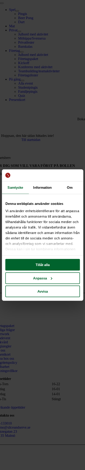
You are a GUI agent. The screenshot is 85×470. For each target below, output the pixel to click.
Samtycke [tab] (15, 187)
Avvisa (42, 291)
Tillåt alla (43, 265)
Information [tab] (42, 187)
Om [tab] (70, 187)
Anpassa (40, 278)
